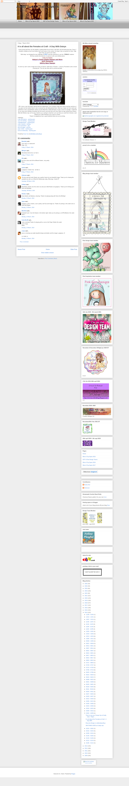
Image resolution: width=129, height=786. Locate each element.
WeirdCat (24, 210)
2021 (86, 595)
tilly (23, 158)
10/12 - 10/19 (90, 636)
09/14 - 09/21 (90, 646)
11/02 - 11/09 (90, 629)
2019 (86, 600)
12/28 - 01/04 (90, 614)
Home (20, 21)
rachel (23, 167)
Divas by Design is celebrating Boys (95, 723)
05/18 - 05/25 (90, 686)
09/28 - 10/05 (90, 641)
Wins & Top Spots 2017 (87, 21)
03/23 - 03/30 (90, 706)
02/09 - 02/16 (90, 733)
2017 (86, 605)
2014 (86, 612)
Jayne (23, 201)
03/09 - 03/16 (90, 710)
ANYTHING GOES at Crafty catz (95, 725)
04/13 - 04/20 (90, 698)
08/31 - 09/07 (90, 650)
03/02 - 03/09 (90, 713)
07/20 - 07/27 (90, 665)
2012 (86, 748)
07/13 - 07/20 (90, 667)
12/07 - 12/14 (90, 619)
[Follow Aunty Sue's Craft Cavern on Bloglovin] (90, 472)
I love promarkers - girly (24, 125)
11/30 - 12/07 (90, 621)
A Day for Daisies (47, 58)
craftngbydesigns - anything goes (26, 122)
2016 (86, 607)
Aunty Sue (87, 484)
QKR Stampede (47, 61)
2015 (86, 610)
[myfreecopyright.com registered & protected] (95, 116)
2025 (86, 586)
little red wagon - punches (24, 127)
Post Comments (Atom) (51, 258)
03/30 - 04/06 (90, 703)
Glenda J (24, 193)
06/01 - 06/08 (90, 682)
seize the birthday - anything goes (26, 120)
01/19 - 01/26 (90, 738)
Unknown (24, 175)
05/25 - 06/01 (90, 684)
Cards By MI (25, 220)
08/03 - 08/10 (90, 660)
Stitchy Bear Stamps (47, 63)
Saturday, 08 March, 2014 (28, 181)
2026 (86, 583)
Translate (95, 106)
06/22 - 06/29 (90, 674)
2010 (86, 753)
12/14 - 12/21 (90, 617)
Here (108, 505)
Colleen (24, 184)
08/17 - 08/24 (90, 655)
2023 (86, 591)
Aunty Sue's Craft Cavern (37, 6)
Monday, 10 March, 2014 (28, 198)
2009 (86, 755)
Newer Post (21, 249)
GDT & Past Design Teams (51, 21)
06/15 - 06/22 (90, 677)
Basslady (24, 141)
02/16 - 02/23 (90, 731)
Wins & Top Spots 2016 (69, 21)
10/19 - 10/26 (90, 633)
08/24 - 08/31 (90, 653)
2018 (86, 603)
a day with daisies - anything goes (26, 119)
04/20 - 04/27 (90, 696)
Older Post (73, 249)
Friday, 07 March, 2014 (27, 147)
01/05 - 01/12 (90, 743)
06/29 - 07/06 (90, 672)
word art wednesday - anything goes (27, 130)
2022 (86, 593)
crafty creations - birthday (24, 124)
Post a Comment (24, 241)
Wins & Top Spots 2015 (32, 21)
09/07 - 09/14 (90, 648)
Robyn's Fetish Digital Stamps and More (47, 59)
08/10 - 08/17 (90, 658)
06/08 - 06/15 (90, 679)
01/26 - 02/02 (90, 735)
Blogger (73, 773)
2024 (86, 588)
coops (23, 231)
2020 (86, 598)
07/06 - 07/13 (90, 670)
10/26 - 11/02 (90, 631)
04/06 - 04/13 (90, 701)
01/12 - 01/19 (90, 740)
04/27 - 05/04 (90, 694)
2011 (86, 750)
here (105, 497)
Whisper (24, 150)
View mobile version (47, 252)
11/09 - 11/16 (90, 626)
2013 (86, 746)
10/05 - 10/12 (90, 638)
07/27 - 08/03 (90, 662)
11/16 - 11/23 (90, 624)
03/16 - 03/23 (90, 708)
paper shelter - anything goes (25, 129)
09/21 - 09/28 (90, 643)
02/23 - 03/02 (90, 728)
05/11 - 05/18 (90, 689)
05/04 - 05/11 (90, 691)
